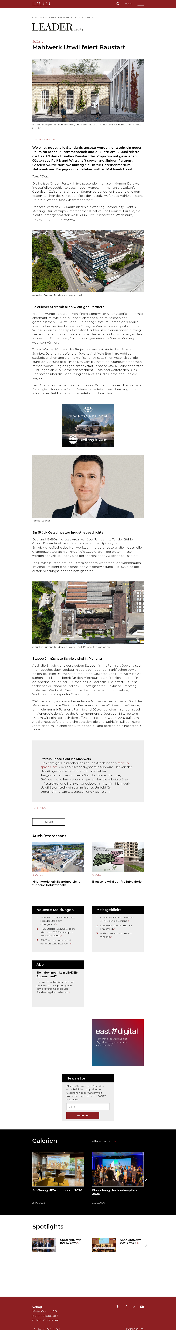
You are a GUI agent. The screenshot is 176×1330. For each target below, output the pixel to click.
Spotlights (47, 1226)
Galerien (44, 1140)
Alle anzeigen (102, 1141)
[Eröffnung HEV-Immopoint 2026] (58, 1179)
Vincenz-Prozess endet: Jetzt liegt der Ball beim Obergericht (57, 921)
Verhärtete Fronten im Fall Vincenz (115, 935)
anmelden (82, 1115)
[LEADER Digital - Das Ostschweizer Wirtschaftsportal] (43, 4)
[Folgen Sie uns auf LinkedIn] (134, 1307)
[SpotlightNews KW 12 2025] (118, 1245)
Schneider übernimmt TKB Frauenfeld (116, 927)
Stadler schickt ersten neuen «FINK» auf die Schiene (117, 919)
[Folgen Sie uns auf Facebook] (126, 1307)
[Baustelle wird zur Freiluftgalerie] (118, 865)
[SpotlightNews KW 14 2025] (58, 1245)
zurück (49, 821)
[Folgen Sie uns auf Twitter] (118, 1307)
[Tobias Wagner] (88, 486)
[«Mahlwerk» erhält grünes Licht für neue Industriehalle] (58, 865)
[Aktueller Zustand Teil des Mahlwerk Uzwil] (88, 261)
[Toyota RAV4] (88, 425)
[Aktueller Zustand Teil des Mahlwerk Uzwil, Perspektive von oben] (88, 612)
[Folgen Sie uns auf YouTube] (142, 1307)
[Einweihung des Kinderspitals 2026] (118, 1179)
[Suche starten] (117, 4)
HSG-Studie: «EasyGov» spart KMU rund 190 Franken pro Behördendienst (57, 932)
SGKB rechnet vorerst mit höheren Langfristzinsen (55, 942)
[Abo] (58, 983)
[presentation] (30, 1179)
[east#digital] (118, 1042)
